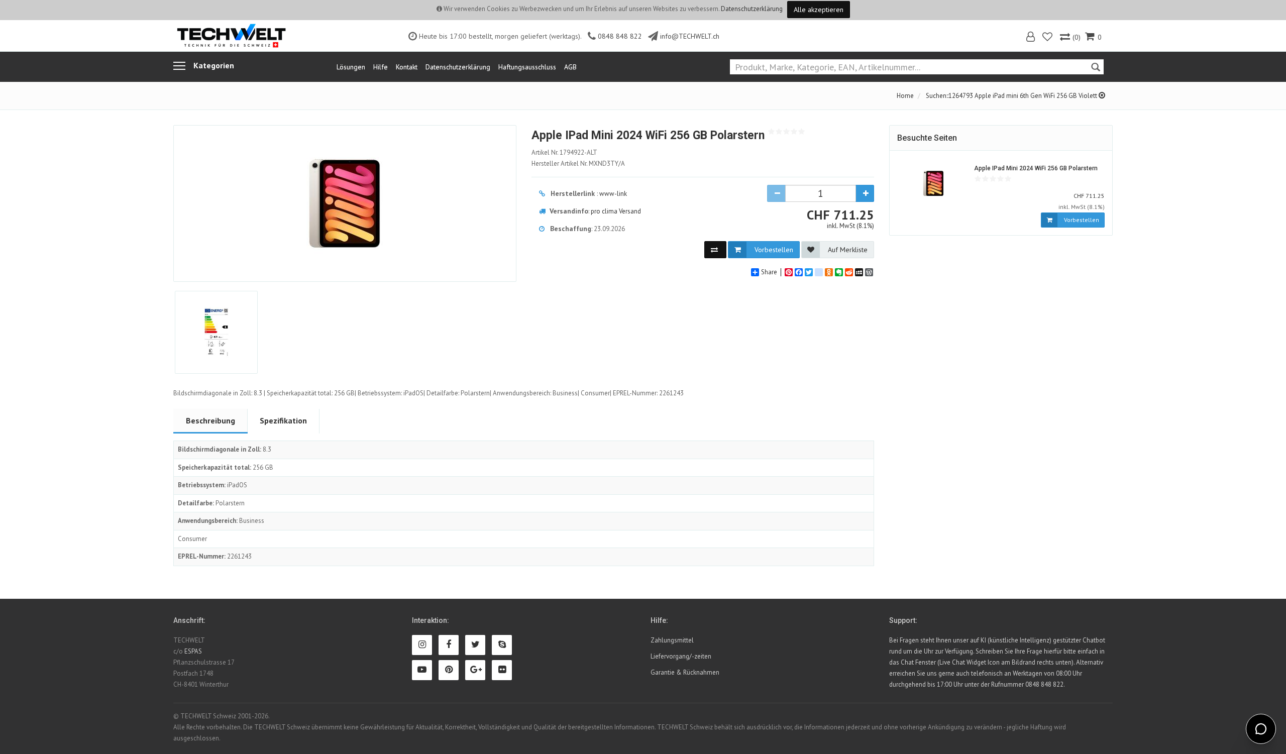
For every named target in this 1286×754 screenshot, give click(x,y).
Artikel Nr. (564, 152)
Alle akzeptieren (818, 9)
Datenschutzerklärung (752, 9)
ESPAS (193, 651)
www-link (613, 193)
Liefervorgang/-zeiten (681, 656)
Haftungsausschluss (527, 66)
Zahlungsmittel (672, 640)
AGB (570, 66)
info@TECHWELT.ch (689, 36)
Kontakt (406, 66)
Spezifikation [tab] (283, 420)
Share (769, 272)
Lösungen (351, 66)
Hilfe (380, 66)
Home (905, 95)
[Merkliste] (1048, 38)
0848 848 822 (620, 36)
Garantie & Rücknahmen (685, 672)
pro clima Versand (616, 211)
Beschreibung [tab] (210, 420)
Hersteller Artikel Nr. (578, 163)
